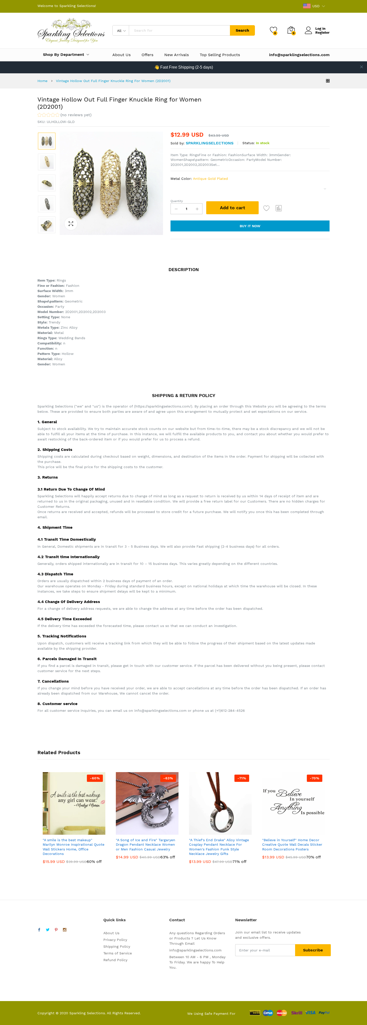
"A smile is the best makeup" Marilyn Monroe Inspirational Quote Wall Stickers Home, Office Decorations (73, 847)
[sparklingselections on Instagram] (64, 930)
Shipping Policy (116, 946)
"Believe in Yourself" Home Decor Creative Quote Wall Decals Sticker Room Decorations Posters (292, 844)
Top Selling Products (220, 55)
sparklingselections (209, 143)
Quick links (114, 920)
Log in (320, 28)
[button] (64, 115)
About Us (121, 55)
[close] (361, 66)
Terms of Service (117, 953)
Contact (177, 920)
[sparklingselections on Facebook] (39, 930)
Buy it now (250, 226)
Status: (248, 143)
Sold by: (177, 143)
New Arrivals (176, 55)
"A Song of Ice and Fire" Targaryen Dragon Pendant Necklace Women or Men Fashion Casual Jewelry (145, 844)
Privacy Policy (115, 940)
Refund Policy (115, 960)
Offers (147, 55)
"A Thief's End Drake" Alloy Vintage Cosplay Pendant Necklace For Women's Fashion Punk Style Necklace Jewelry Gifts (219, 847)
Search (242, 30)
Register (322, 32)
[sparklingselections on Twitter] (47, 930)
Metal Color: (199, 179)
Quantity (177, 201)
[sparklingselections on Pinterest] (56, 930)
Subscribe (313, 950)
